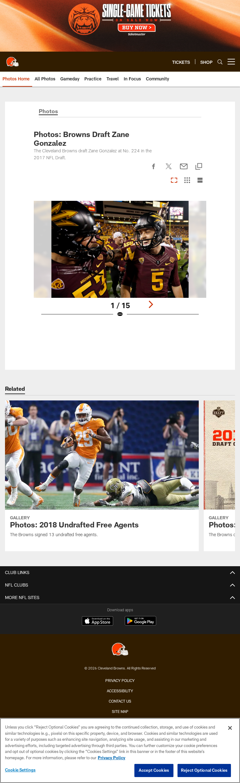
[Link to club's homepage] (12, 59)
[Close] (230, 728)
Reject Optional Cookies (204, 770)
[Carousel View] (174, 180)
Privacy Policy (120, 680)
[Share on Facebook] (154, 170)
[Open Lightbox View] (120, 263)
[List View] (200, 180)
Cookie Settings (20, 769)
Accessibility (120, 691)
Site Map (120, 711)
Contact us (120, 701)
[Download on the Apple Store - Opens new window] (97, 621)
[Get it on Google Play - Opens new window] (140, 624)
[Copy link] (199, 166)
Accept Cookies (154, 770)
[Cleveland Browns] (120, 650)
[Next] (150, 304)
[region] (120, 750)
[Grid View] (187, 180)
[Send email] (184, 170)
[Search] (220, 62)
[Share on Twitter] (169, 170)
